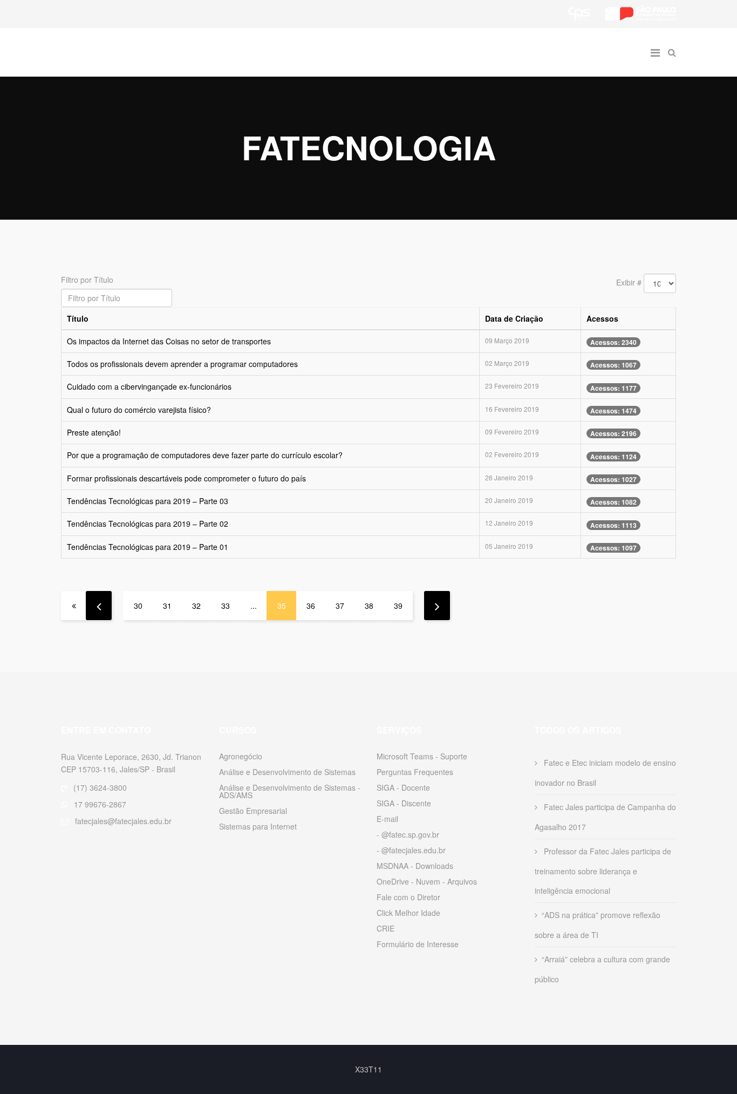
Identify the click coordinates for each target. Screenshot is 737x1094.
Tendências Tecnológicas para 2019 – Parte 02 (147, 523)
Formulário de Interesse (418, 944)
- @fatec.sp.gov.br (408, 834)
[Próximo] (437, 605)
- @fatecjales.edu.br (411, 850)
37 (340, 605)
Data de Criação (514, 318)
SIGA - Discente (404, 803)
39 (398, 605)
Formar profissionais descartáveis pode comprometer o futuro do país (186, 478)
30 (138, 605)
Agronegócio (240, 756)
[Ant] (99, 605)
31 (167, 605)
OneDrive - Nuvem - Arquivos (427, 881)
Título (77, 318)
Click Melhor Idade (408, 912)
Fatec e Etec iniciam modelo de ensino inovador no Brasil (605, 772)
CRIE (385, 928)
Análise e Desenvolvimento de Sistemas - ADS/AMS (289, 791)
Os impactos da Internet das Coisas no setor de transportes (169, 341)
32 (196, 605)
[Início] (73, 605)
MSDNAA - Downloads (415, 865)
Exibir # (629, 282)
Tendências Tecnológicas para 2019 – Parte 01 (147, 546)
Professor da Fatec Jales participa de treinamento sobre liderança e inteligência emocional (603, 871)
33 (225, 605)
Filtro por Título (88, 279)
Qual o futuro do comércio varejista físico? (139, 409)
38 (369, 605)
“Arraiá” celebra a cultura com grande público (602, 969)
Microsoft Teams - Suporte (422, 756)
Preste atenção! (94, 432)
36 (310, 605)
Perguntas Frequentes (415, 771)
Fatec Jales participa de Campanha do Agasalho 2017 (605, 816)
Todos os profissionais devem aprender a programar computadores (182, 363)
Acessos (602, 318)
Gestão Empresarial (253, 810)
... (253, 605)
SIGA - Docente (403, 787)
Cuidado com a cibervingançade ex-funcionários (149, 386)
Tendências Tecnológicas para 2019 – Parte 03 (147, 500)
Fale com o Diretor (408, 897)
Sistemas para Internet (258, 826)
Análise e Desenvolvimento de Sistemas (287, 771)
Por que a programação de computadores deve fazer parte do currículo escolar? (205, 455)
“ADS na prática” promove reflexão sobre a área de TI (597, 924)
